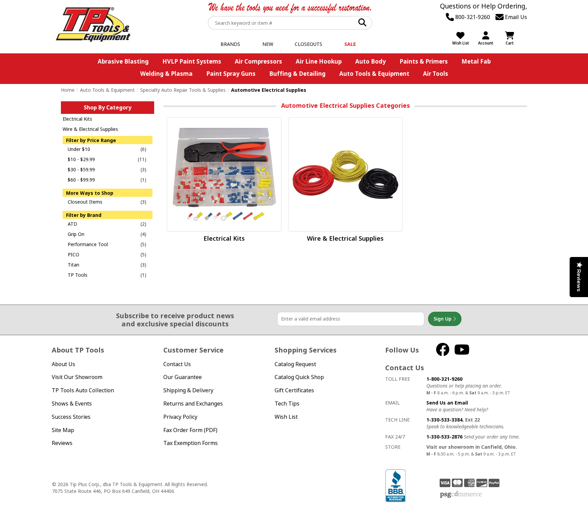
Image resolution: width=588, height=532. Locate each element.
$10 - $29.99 (81, 159)
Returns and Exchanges (193, 403)
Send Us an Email (447, 402)
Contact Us (177, 364)
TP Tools (77, 275)
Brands (230, 44)
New (267, 44)
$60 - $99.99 (81, 179)
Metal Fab (476, 61)
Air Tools (435, 74)
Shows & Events (72, 403)
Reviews (62, 443)
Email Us (515, 17)
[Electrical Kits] (223, 174)
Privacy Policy (180, 417)
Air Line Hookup (319, 61)
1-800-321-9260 (444, 379)
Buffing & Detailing (297, 74)
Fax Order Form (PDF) (190, 430)
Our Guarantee (182, 377)
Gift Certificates (294, 390)
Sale (350, 44)
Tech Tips (287, 403)
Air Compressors (258, 61)
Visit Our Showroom (77, 377)
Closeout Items (85, 202)
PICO (73, 254)
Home (68, 90)
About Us (63, 364)
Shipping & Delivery (188, 390)
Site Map (63, 430)
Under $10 (79, 149)
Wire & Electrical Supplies (90, 129)
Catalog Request (295, 364)
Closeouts (308, 44)
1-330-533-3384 (444, 419)
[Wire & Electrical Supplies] (345, 174)
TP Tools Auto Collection (83, 390)
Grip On (76, 234)
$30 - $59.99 (81, 169)
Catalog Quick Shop (299, 377)
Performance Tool (88, 244)
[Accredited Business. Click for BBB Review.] (395, 485)
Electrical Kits (77, 119)
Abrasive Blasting (123, 61)
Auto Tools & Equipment (374, 74)
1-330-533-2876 (444, 436)
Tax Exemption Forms (190, 443)
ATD (72, 224)
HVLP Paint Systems (191, 61)
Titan (73, 264)
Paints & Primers (423, 61)
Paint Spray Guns (231, 74)
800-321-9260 (472, 17)
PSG (461, 495)
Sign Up (443, 318)
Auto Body (370, 61)
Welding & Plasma (166, 74)
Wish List (286, 417)
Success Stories (71, 417)
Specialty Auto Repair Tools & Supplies (183, 90)
